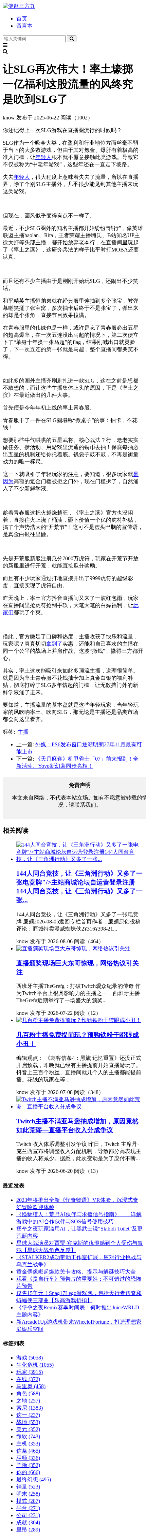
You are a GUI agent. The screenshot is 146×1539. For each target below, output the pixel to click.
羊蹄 (28, 1465)
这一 (28, 1415)
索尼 (29, 1408)
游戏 (29, 1358)
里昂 (28, 1530)
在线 (28, 1379)
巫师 (28, 1458)
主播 (23, 732)
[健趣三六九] (19, 6)
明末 (28, 1494)
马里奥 (30, 1386)
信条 (28, 1451)
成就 (28, 1522)
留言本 (24, 26)
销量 (28, 1487)
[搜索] (71, 38)
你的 (28, 1472)
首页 (21, 18)
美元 (28, 1429)
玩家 (29, 1372)
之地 (28, 1401)
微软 (28, 1436)
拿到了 (54, 644)
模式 (28, 1501)
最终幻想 (33, 1479)
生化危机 (35, 1365)
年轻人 (43, 157)
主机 (28, 1444)
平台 (28, 1508)
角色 (28, 1393)
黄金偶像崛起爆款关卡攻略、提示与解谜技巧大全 (76, 1272)
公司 (28, 1515)
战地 (28, 1422)
